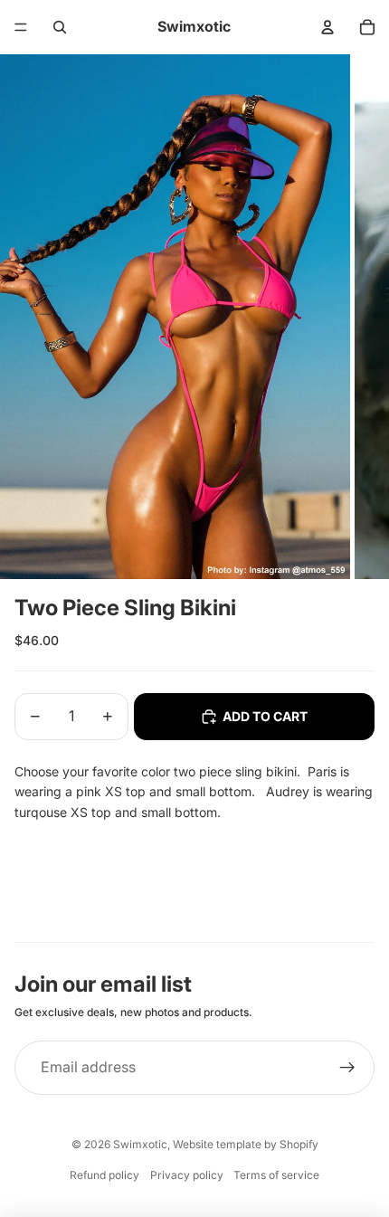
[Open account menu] (327, 27)
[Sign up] (347, 1068)
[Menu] (21, 27)
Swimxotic (140, 1144)
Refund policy (104, 1175)
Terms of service (276, 1175)
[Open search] (60, 27)
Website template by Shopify (245, 1144)
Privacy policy (186, 1175)
